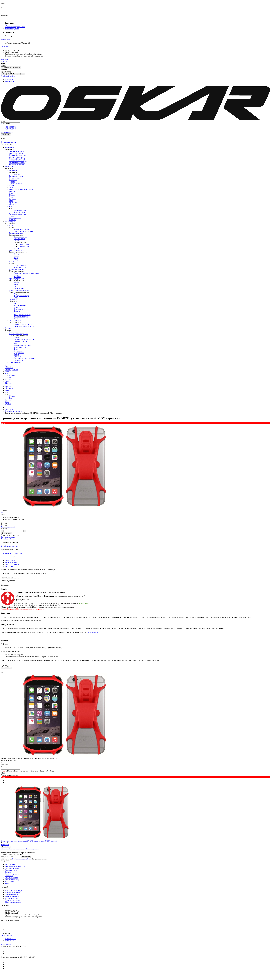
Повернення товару (12, 879)
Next (3, 773)
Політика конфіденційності (15, 27)
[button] (5, 39)
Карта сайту (9, 881)
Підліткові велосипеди (13, 902)
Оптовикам (9, 368)
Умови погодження (12, 29)
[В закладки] (2, 514)
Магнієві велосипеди (12, 892)
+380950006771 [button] (6, 935)
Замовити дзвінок (7, 132)
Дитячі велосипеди (12, 896)
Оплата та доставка (12, 564)
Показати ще (6, 847)
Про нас (8, 366)
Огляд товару (10, 560)
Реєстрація (9, 79)
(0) (2, 512)
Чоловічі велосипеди (12, 900)
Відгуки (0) (9, 566)
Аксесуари (9, 409)
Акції (7, 381)
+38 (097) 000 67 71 (94, 632)
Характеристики (11, 562)
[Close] (2, 672)
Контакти (8, 379)
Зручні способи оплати (9, 539)
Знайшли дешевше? (8, 527)
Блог (6, 373)
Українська (16, 67)
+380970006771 (10, 129)
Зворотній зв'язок (11, 878)
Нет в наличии (6, 533)
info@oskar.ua (6, 944)
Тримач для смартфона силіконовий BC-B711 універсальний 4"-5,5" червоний (29, 841)
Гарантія (8, 371)
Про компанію (10, 25)
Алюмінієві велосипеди (13, 890)
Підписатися (26, 856)
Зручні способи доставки (10, 546)
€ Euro (4, 74)
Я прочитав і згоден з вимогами (25, 859)
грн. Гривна (20, 74)
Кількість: (4, 529)
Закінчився (5, 845)
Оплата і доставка (11, 370)
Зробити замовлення (8, 142)
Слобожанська (6, 67)
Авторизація (9, 81)
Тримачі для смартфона (13, 411)
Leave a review (6, 668)
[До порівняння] (4, 514)
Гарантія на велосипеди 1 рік (11, 553)
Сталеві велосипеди (12, 894)
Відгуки (8, 383)
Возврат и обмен (11, 870)
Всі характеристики (8, 537)
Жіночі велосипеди (12, 898)
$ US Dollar (11, 74)
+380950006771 (10, 127)
